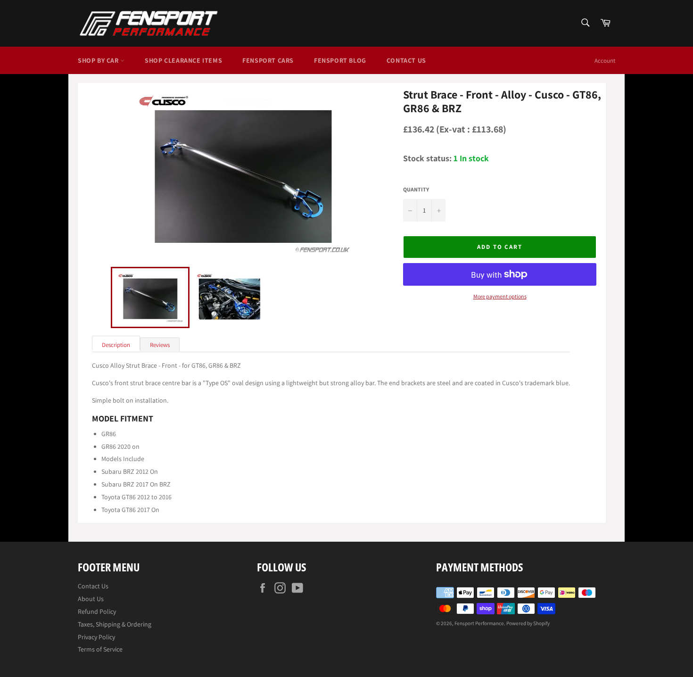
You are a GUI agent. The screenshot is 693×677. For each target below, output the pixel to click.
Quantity (416, 189)
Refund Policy (97, 611)
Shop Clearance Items (183, 60)
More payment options (500, 296)
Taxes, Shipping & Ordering (114, 624)
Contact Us (406, 60)
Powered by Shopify (528, 623)
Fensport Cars (268, 60)
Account (604, 61)
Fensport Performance (479, 623)
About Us (91, 598)
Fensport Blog (340, 60)
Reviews (160, 345)
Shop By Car (99, 60)
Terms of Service (100, 649)
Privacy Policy (96, 637)
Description (116, 345)
